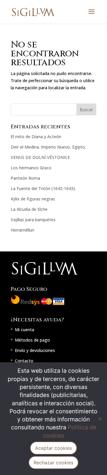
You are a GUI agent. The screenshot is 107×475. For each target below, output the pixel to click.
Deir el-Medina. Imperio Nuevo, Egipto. (48, 147)
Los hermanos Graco (31, 167)
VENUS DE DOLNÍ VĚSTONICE (40, 157)
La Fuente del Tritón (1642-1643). (43, 188)
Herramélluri (22, 230)
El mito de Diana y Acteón (36, 136)
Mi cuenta (24, 329)
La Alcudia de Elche (29, 209)
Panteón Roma (25, 178)
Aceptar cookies (53, 448)
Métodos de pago (32, 340)
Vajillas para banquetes (33, 219)
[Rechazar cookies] (100, 419)
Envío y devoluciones (35, 350)
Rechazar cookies (53, 463)
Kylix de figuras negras (33, 199)
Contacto (24, 361)
